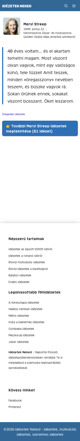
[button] (66, 6)
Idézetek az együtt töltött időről (30, 249)
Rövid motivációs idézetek (27, 262)
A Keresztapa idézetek (24, 302)
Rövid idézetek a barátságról (28, 268)
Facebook (15, 400)
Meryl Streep (35, 24)
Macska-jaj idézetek (22, 335)
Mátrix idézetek (19, 315)
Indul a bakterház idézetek (26, 322)
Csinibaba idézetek (21, 328)
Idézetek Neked (17, 6)
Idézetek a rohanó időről (25, 255)
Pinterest (15, 406)
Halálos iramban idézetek (25, 308)
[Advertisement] (40, 183)
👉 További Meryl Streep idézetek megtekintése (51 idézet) (36, 128)
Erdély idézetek (19, 281)
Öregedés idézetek (13, 114)
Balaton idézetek (20, 275)
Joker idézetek (19, 341)
